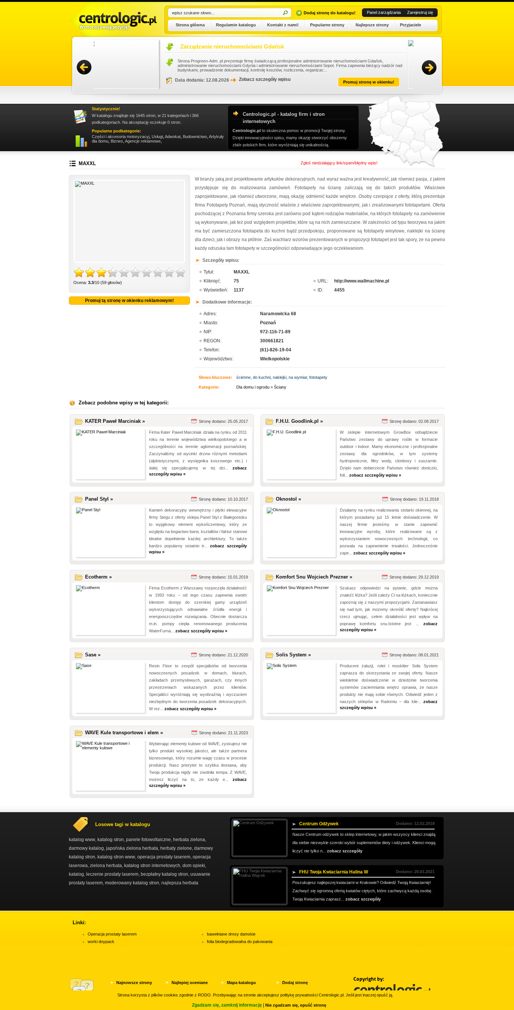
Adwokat (173, 136)
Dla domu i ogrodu (252, 387)
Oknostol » (288, 499)
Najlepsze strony (372, 25)
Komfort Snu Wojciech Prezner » (314, 577)
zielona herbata (106, 865)
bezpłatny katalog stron (164, 874)
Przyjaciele (410, 25)
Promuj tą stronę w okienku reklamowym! (129, 300)
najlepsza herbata (179, 882)
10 (180, 272)
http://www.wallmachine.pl (361, 281)
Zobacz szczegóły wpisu (272, 79)
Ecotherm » (98, 577)
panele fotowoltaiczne (148, 839)
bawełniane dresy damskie (231, 934)
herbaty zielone (176, 848)
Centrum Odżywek (319, 823)
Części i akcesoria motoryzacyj (120, 136)
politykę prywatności (299, 995)
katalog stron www (116, 857)
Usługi (157, 136)
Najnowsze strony (134, 982)
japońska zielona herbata (132, 848)
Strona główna (190, 25)
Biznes (117, 141)
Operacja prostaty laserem (112, 934)
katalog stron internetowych (152, 865)
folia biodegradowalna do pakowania (239, 941)
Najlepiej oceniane (190, 982)
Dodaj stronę (295, 982)
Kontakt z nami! (283, 25)
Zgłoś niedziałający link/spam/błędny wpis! (339, 163)
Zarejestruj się (420, 12)
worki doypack (101, 941)
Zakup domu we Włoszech (222, 46)
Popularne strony (327, 25)
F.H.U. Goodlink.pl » (299, 421)
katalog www (82, 839)
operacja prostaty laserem (163, 857)
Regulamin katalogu (236, 25)
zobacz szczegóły (344, 851)
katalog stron (110, 839)
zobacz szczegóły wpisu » (375, 475)
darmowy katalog (86, 848)
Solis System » (293, 655)
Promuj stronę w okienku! (376, 82)
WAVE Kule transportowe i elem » (124, 732)
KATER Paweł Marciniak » (115, 421)
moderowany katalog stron (132, 882)
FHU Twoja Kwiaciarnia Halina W (333, 872)
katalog (76, 874)
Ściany (280, 387)
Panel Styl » (99, 499)
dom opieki (193, 865)
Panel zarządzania (384, 12)
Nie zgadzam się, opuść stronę (295, 1005)
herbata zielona (189, 839)
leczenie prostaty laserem (112, 874)
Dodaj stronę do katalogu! (330, 13)
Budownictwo (195, 136)
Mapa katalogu (241, 982)
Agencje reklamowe (143, 141)
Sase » (92, 655)
